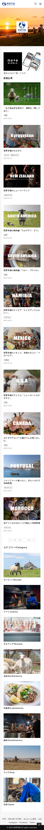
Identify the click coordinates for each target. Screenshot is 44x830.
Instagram (13, 822)
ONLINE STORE (15, 819)
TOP (4, 819)
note (40, 819)
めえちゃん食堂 (30, 819)
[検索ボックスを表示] (35, 4)
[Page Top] (39, 825)
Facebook (23, 822)
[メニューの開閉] (40, 4)
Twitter (32, 822)
